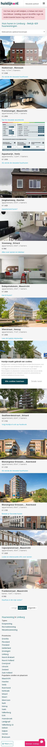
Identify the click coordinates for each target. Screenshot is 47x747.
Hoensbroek (7, 718)
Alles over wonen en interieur (13, 252)
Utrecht (5, 666)
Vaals (4, 709)
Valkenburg (6, 712)
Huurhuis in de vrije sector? (12, 600)
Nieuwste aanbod (32, 4)
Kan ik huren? (7, 295)
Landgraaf (6, 721)
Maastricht (6, 678)
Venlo (4, 684)
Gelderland (6, 648)
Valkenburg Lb (7, 724)
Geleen (5, 727)
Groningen (6, 651)
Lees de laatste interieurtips (12, 338)
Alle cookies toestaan (14, 381)
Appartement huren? (9, 209)
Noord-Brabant (8, 657)
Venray (5, 706)
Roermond (6, 687)
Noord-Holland (8, 660)
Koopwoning (7, 623)
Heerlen (5, 681)
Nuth (4, 703)
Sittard (4, 694)
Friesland (5, 645)
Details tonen (36, 381)
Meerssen (6, 700)
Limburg (5, 654)
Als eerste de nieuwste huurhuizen (15, 77)
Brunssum (6, 737)
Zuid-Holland (7, 672)
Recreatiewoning (9, 626)
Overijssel (6, 663)
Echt (3, 715)
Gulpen (5, 731)
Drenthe (5, 638)
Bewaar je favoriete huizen (12, 514)
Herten (5, 734)
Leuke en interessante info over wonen (17, 557)
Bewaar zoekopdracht (35, 743)
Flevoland (6, 642)
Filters (8, 743)
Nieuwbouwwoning (9, 630)
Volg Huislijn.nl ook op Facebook (14, 424)
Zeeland (5, 669)
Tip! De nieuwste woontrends (13, 120)
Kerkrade (6, 691)
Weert (4, 697)
